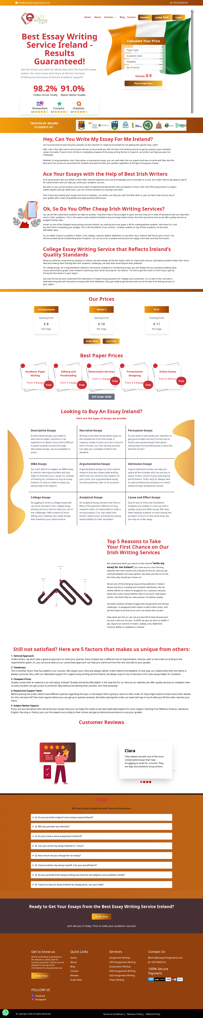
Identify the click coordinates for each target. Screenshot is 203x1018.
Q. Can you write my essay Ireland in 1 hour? (59, 845)
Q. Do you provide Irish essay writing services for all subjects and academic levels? (80, 874)
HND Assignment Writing (122, 971)
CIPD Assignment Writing (122, 962)
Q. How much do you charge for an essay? (58, 855)
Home (87, 17)
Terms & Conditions (114, 1014)
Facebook (40, 995)
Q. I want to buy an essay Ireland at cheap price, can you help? (69, 884)
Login (179, 17)
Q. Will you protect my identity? (52, 826)
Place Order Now (143, 83)
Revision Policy (135, 1014)
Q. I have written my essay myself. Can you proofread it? (66, 865)
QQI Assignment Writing (122, 975)
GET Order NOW (101, 396)
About (97, 17)
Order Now (161, 17)
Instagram (40, 999)
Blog (122, 17)
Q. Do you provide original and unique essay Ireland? (64, 817)
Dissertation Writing (119, 966)
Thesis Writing (116, 979)
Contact (131, 17)
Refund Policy (153, 1014)
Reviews (144, 17)
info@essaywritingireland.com (34, 2)
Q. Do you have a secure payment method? (58, 836)
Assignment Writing (119, 957)
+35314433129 (180, 2)
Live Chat (111, 341)
